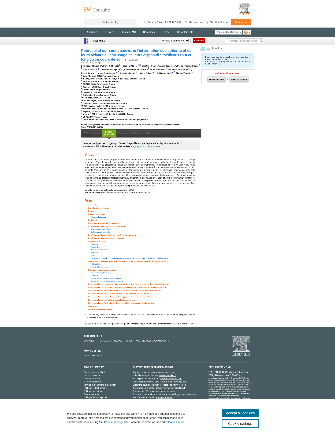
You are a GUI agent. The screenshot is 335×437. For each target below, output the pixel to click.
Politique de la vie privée (95, 397)
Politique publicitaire (93, 391)
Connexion (241, 22)
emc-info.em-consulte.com (174, 382)
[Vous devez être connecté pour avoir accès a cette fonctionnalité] (202, 49)
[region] (167, 418)
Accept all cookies (240, 413)
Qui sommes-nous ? (93, 375)
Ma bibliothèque (219, 22)
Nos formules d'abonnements (152, 341)
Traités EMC (129, 32)
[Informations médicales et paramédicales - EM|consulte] (97, 9)
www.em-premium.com (171, 378)
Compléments (185, 32)
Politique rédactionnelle (95, 388)
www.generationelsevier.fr (162, 391)
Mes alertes (195, 22)
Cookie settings (114, 422)
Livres (166, 32)
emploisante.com (164, 397)
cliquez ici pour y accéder (148, 146)
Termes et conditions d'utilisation (100, 385)
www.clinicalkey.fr (167, 375)
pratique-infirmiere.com (175, 385)
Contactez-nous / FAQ (94, 372)
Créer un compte (93, 355)
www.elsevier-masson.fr (162, 372)
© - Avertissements (93, 382)
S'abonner (199, 41)
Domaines (149, 32)
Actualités (92, 32)
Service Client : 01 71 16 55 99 (164, 22)
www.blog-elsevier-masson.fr (183, 394)
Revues (110, 32)
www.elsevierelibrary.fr (175, 388)
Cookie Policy (175, 422)
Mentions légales (92, 378)
